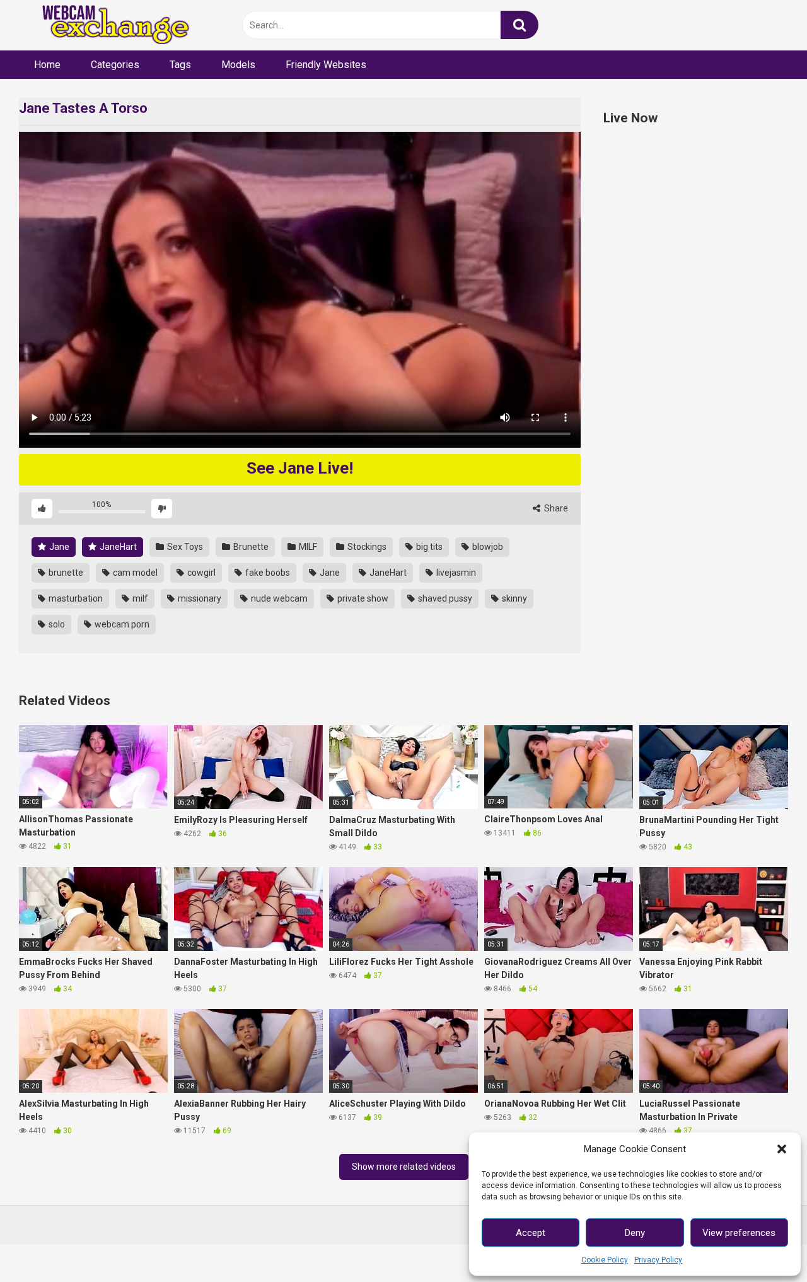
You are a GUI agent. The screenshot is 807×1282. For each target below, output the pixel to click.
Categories (115, 65)
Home (47, 65)
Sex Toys (184, 547)
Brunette (250, 547)
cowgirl (200, 573)
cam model (134, 573)
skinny (513, 598)
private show (361, 598)
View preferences (738, 1232)
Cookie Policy (604, 1260)
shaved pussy (444, 598)
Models (238, 65)
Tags (180, 65)
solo (56, 624)
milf (139, 598)
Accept (530, 1232)
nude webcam (278, 598)
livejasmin (455, 573)
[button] (781, 1149)
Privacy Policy (658, 1260)
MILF (307, 547)
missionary (198, 598)
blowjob (486, 547)
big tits (428, 547)
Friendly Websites (326, 65)
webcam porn (121, 624)
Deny (635, 1232)
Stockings (365, 547)
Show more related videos (404, 1167)
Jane (58, 547)
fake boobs (266, 573)
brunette (65, 573)
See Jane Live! (300, 467)
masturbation (75, 598)
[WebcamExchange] (109, 25)
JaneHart (117, 547)
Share (555, 508)
